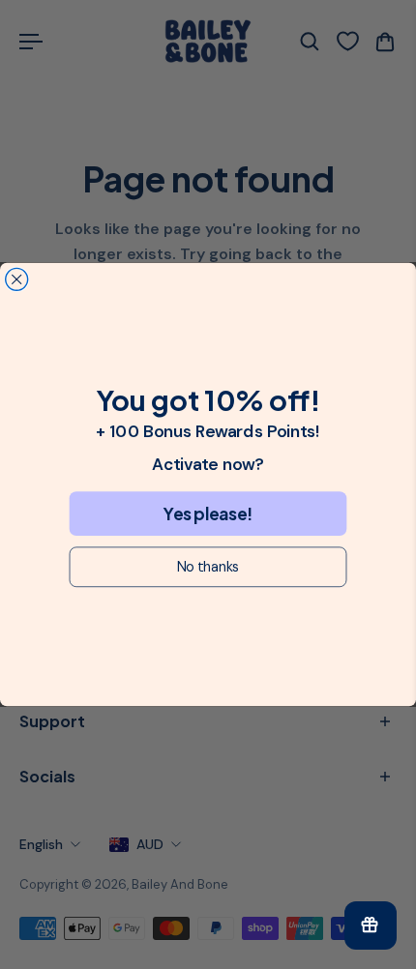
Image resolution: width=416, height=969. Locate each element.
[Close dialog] (17, 279)
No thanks (208, 567)
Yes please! (208, 513)
